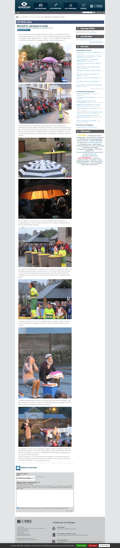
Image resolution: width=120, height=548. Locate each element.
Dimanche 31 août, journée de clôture (88, 63)
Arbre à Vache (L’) (82, 127)
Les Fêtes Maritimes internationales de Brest (90, 139)
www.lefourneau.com (24, 535)
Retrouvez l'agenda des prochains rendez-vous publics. (72, 535)
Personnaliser (104, 545)
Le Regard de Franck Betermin (86, 97)
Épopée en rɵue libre (83, 160)
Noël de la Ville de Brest (82, 161)
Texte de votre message (25, 484)
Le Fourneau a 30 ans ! (97, 161)
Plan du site (31, 538)
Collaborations (90, 150)
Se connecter (40, 476)
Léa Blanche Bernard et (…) (87, 39)
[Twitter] (101, 13)
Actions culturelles (95, 143)
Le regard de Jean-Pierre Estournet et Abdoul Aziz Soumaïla (88, 116)
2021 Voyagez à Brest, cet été (90, 156)
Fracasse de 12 (92, 127)
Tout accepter (81, 545)
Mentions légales (21, 538)
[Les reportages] (41, 9)
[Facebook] (98, 13)
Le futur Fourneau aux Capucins (95, 137)
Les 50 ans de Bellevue (96, 163)
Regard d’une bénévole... (84, 93)
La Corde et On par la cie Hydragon (87, 81)
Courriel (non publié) (24, 478)
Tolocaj (94, 32)
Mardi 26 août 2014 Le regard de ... (87, 120)
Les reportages (24, 17)
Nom (18, 475)
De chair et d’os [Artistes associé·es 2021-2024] (90, 152)
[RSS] (104, 13)
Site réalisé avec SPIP (23, 540)
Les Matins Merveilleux (96, 141)
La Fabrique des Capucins (94, 135)
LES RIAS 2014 (39, 17)
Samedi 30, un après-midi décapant (87, 77)
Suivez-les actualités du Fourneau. (66, 529)
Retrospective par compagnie (85, 149)
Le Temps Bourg (80, 137)
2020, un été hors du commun (89, 164)
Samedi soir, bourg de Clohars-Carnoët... (89, 70)
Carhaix (100, 160)
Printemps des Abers (83, 163)
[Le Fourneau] (96, 9)
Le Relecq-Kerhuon (89, 154)
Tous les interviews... (97, 42)
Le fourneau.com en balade (90, 147)
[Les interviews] (55, 9)
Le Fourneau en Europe (84, 144)
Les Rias (32, 17)
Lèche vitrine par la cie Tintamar (86, 108)
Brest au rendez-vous (82, 141)
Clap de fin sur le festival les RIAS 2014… (89, 52)
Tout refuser (93, 545)
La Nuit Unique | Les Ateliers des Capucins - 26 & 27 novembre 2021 (90, 145)
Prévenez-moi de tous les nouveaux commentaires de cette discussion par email (43, 508)
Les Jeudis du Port (82, 142)
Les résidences (84, 158)
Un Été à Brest (98, 149)
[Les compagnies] (71, 9)
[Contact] (84, 9)
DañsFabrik (93, 160)
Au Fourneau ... (96, 158)
